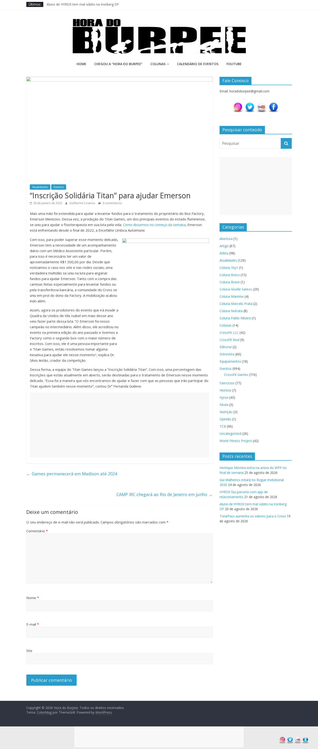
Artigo (224, 246)
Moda (224, 404)
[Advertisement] (119, 425)
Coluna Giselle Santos (236, 289)
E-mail (32, 624)
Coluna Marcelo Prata (236, 303)
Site (29, 650)
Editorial (226, 347)
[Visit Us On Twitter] (250, 104)
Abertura (226, 238)
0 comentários (112, 203)
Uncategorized (230, 433)
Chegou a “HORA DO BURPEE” (118, 64)
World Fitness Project (236, 441)
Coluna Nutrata (231, 311)
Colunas (158, 64)
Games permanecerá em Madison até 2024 (71, 473)
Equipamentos (230, 361)
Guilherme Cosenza (82, 203)
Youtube (234, 64)
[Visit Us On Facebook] (273, 104)
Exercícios (227, 383)
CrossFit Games (236, 374)
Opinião (225, 419)
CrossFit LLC (229, 332)
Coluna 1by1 (229, 267)
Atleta (224, 253)
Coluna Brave (230, 282)
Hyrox (224, 397)
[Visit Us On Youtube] (261, 104)
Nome (32, 597)
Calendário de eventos (197, 64)
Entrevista (227, 354)
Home (81, 64)
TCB (223, 426)
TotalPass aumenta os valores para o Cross (253, 516)
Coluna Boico (230, 275)
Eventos (59, 187)
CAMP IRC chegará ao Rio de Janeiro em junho (164, 494)
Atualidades (40, 187)
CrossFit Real (229, 339)
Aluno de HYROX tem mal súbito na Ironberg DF (83, 4)
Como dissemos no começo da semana (154, 224)
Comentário (37, 531)
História (225, 390)
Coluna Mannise (232, 296)
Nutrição (226, 412)
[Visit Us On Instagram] (238, 104)
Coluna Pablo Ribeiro (235, 318)
